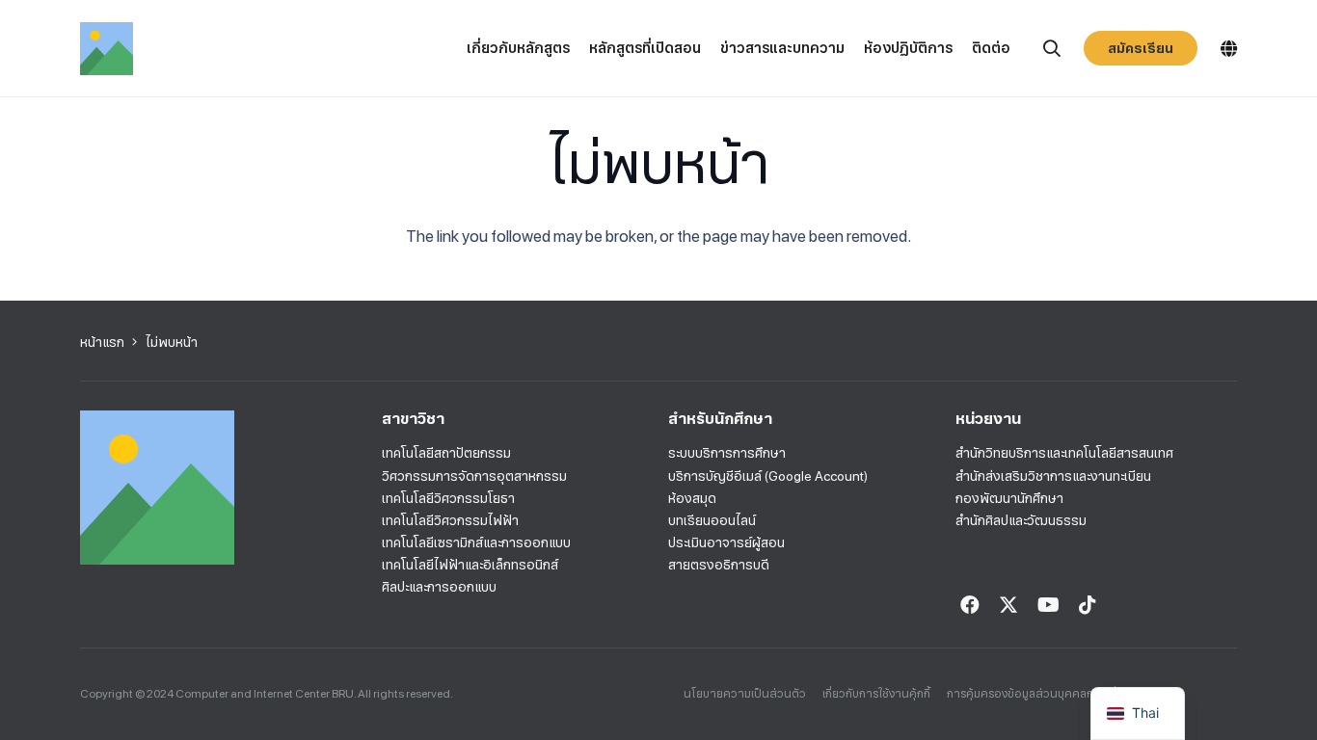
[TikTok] (1087, 605)
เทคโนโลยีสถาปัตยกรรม (446, 453)
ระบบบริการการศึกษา (727, 453)
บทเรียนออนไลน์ (712, 520)
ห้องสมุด (692, 498)
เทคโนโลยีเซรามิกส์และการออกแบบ (476, 542)
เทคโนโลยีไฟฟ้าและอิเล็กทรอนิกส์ (470, 564)
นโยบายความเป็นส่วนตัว (745, 693)
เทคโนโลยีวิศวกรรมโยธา (448, 498)
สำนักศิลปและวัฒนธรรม (1021, 520)
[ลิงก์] (106, 48)
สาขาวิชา (413, 419)
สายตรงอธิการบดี (718, 564)
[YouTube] (1048, 605)
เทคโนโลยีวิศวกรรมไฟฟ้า (450, 520)
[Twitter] (1008, 605)
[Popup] (1052, 49)
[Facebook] (970, 605)
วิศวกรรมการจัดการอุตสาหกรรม (474, 476)
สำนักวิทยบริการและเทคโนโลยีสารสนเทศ (1064, 453)
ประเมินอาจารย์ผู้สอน (726, 542)
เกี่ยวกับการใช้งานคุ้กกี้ (876, 693)
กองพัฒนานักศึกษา (1009, 498)
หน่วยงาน (988, 419)
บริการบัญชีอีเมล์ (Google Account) (768, 476)
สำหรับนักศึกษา (720, 419)
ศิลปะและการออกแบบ (439, 587)
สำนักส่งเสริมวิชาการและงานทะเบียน (1053, 476)
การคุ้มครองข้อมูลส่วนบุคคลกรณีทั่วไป (1042, 693)
